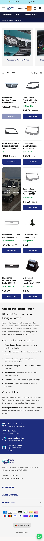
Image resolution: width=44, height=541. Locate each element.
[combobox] (23, 8)
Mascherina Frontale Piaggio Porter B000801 (9, 280)
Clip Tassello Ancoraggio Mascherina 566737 (31, 280)
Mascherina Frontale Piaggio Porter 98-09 (11, 235)
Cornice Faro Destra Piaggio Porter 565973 (29, 191)
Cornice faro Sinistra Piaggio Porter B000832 (30, 100)
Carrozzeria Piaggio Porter (14, 20)
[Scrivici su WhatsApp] (39, 536)
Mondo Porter (24, 532)
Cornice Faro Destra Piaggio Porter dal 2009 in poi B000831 (10, 146)
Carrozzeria (7, 15)
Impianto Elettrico (31, 15)
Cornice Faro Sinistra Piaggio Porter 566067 (30, 146)
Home (4, 20)
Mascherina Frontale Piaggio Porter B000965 (9, 100)
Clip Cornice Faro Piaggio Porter (30, 235)
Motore (18, 15)
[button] (3, 8)
